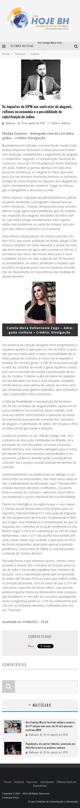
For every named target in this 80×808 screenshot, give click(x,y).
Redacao (10, 123)
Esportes (32, 782)
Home (6, 54)
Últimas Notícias (66, 782)
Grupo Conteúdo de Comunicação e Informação (53, 801)
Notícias (66, 123)
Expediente (40, 786)
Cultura (55, 123)
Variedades (47, 782)
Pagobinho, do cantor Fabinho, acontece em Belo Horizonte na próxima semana (50, 745)
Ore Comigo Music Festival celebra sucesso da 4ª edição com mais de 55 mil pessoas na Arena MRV (50, 726)
